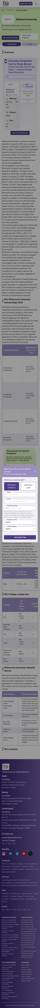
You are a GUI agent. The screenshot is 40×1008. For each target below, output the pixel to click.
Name (9, 492)
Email (9, 499)
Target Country (12, 520)
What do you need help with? (14, 480)
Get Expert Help (20, 537)
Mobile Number (12, 506)
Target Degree (12, 526)
